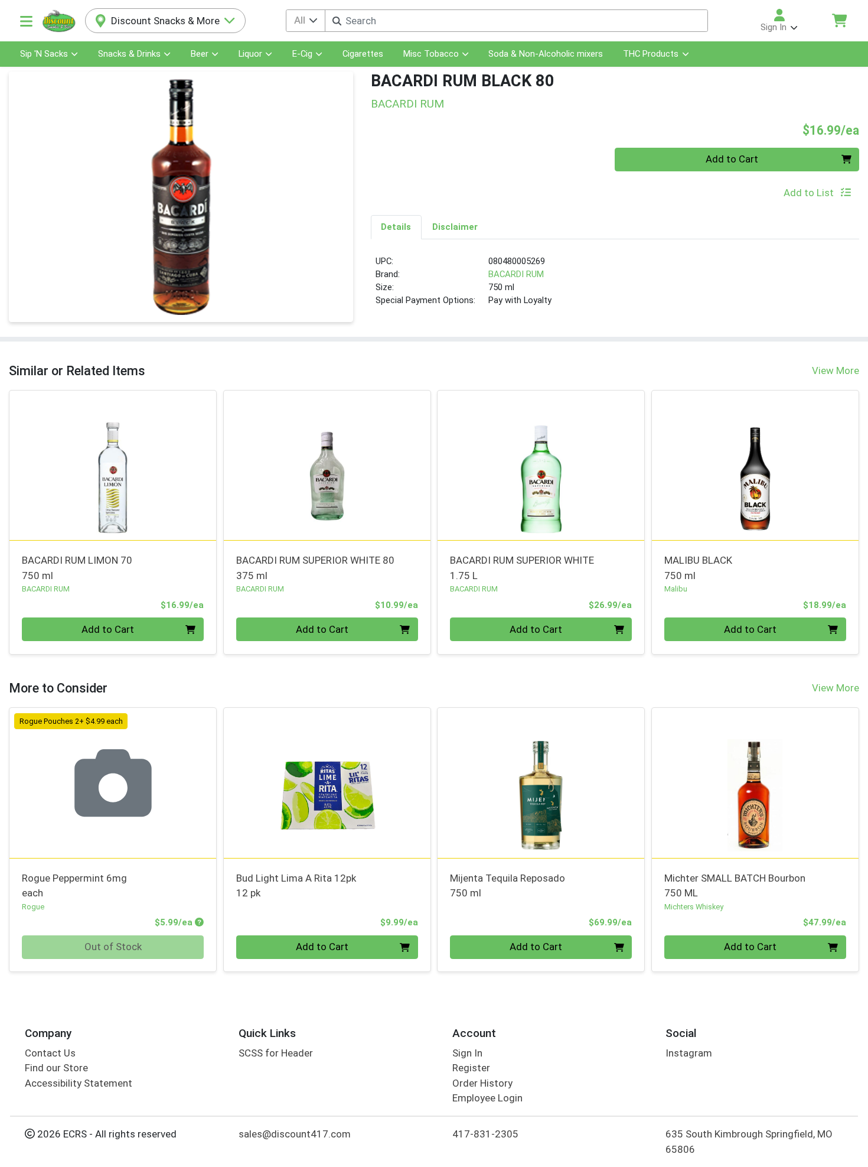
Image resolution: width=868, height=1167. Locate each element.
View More (835, 370)
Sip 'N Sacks (44, 53)
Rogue (33, 906)
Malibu (675, 588)
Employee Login (487, 1098)
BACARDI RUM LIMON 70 (77, 567)
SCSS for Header (276, 1053)
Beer (199, 53)
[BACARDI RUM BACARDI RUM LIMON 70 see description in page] (113, 465)
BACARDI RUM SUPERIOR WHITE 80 (315, 567)
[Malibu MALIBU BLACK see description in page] (755, 465)
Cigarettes (362, 53)
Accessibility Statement (78, 1083)
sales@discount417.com (295, 1134)
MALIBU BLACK (698, 567)
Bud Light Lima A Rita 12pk (296, 885)
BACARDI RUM (516, 274)
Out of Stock (113, 947)
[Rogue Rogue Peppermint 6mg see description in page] (113, 782)
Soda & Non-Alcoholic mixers (545, 53)
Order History (482, 1083)
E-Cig (302, 53)
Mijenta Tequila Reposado (507, 885)
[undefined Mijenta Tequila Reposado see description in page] (541, 782)
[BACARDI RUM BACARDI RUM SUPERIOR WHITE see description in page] (541, 465)
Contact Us (50, 1053)
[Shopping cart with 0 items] (839, 20)
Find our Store (56, 1068)
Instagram (688, 1053)
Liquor (250, 53)
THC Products (650, 53)
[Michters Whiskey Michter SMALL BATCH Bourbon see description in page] (755, 782)
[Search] (336, 21)
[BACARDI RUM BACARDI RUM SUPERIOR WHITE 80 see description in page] (327, 465)
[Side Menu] (26, 20)
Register (471, 1068)
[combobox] (516, 20)
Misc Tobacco (431, 53)
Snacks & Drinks (129, 53)
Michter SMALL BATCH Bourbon (734, 885)
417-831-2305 (485, 1134)
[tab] (396, 227)
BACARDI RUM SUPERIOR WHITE (522, 567)
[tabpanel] (615, 286)
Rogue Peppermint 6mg (74, 885)
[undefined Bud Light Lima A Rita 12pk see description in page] (327, 782)
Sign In (467, 1053)
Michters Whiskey (693, 906)
